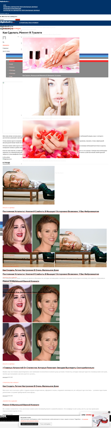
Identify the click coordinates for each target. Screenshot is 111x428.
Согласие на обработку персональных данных (21, 10)
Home (4, 5)
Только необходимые (45, 424)
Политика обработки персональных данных (20, 7)
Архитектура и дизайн (27, 30)
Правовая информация (12, 9)
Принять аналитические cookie (29, 424)
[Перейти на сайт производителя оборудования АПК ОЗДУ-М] (94, 419)
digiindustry (6, 45)
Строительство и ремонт (29, 23)
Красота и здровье (26, 37)
